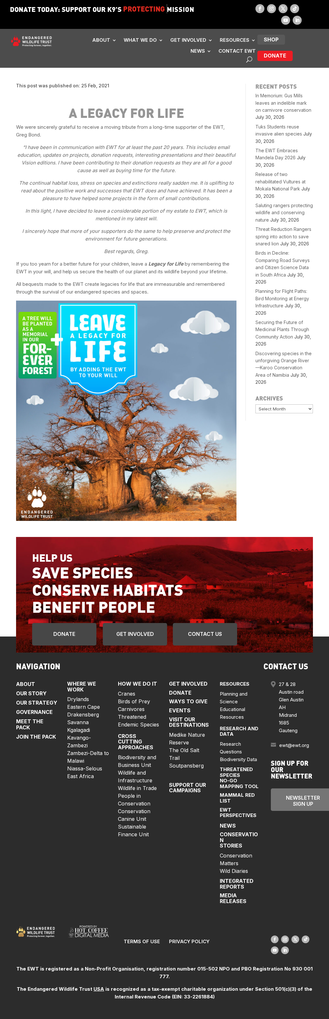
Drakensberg (83, 714)
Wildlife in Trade (137, 788)
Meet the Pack (29, 724)
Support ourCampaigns (187, 788)
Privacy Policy (189, 941)
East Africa (80, 776)
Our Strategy (36, 702)
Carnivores (131, 709)
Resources (234, 40)
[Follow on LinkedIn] (297, 20)
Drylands (78, 699)
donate (275, 55)
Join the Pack (36, 737)
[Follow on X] (283, 8)
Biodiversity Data (238, 759)
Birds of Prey (134, 701)
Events (180, 710)
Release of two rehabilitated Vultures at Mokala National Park (280, 181)
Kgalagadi (78, 730)
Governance (34, 712)
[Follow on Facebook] (259, 8)
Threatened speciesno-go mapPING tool (239, 777)
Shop (271, 39)
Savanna (78, 722)
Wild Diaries (234, 871)
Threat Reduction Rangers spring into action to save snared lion (283, 236)
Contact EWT (237, 51)
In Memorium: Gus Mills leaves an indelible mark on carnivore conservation (283, 103)
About (101, 40)
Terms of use (142, 941)
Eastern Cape (83, 707)
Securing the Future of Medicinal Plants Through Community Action (282, 329)
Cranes (126, 693)
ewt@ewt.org (294, 745)
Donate (64, 634)
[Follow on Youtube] (285, 20)
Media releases (233, 898)
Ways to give (188, 701)
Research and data (239, 731)
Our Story (31, 693)
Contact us (205, 634)
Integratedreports (236, 884)
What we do (140, 40)
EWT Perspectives (238, 813)
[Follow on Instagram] (271, 8)
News (198, 51)
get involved (135, 634)
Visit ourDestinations (189, 722)
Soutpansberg (186, 765)
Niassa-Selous (84, 768)
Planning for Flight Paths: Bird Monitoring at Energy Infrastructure (282, 298)
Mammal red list (237, 798)
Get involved (188, 40)
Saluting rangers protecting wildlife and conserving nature (284, 213)
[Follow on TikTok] (294, 8)
